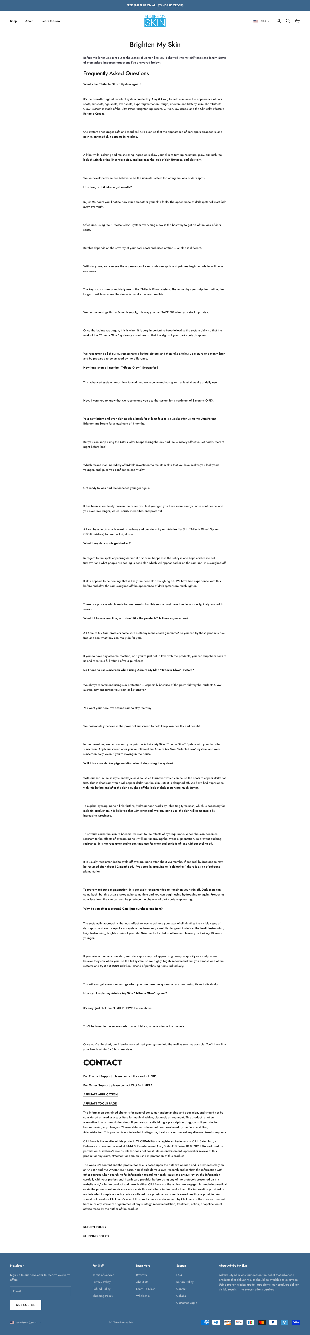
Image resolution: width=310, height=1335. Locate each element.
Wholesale (143, 1296)
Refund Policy (102, 1289)
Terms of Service (103, 1275)
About (29, 21)
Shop (13, 21)
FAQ (179, 1275)
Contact (181, 1289)
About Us (142, 1282)
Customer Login (186, 1303)
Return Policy (185, 1282)
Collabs (181, 1296)
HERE (152, 1076)
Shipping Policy (103, 1296)
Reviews (141, 1275)
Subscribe (25, 1305)
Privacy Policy (102, 1282)
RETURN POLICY (94, 1227)
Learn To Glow (145, 1289)
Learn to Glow (51, 21)
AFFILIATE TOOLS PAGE (100, 1103)
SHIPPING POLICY (96, 1236)
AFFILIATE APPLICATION (100, 1094)
